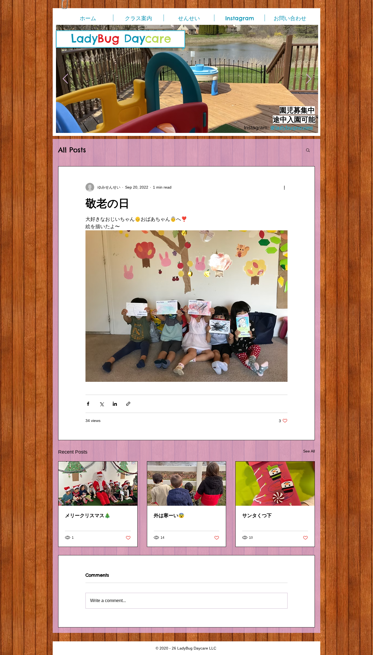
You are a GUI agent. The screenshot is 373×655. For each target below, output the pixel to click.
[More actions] (284, 187)
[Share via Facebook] (88, 403)
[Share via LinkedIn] (114, 403)
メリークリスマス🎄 (87, 515)
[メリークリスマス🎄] (97, 484)
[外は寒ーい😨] (186, 484)
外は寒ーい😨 (169, 515)
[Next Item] (309, 79)
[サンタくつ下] (275, 484)
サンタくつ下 (257, 515)
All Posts (72, 150)
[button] (307, 150)
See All (309, 451)
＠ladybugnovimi (291, 127)
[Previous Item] (65, 79)
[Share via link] (128, 403)
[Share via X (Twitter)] (101, 403)
